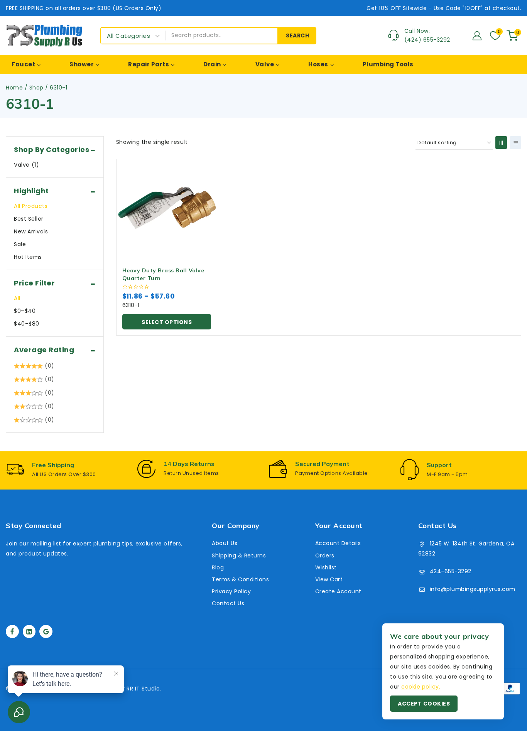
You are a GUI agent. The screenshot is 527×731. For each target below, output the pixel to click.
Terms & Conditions (240, 579)
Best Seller (29, 219)
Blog (218, 567)
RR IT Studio (143, 688)
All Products (30, 206)
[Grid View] (501, 142)
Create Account (338, 591)
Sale (20, 244)
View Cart (329, 579)
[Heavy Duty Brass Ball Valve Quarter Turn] (167, 209)
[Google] (45, 631)
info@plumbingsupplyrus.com (472, 589)
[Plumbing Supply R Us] (44, 35)
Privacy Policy (231, 591)
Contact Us (228, 603)
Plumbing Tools (388, 64)
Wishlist (326, 567)
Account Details (338, 543)
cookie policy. (420, 686)
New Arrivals (31, 231)
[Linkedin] (29, 631)
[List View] (515, 142)
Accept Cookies (424, 703)
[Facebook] (12, 631)
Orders (324, 555)
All (17, 298)
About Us (224, 543)
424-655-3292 (450, 571)
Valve (26, 165)
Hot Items (28, 257)
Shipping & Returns (239, 555)
